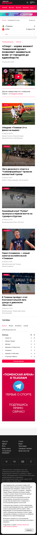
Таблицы (6, 320)
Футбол (18, 7)
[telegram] (6, 462)
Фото (3, 446)
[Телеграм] (18, 394)
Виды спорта (6, 448)
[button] (2, 34)
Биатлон (26, 7)
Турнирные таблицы (25, 448)
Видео (20, 443)
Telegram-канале (17, 94)
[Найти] (27, 2)
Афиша (4, 443)
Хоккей (4, 7)
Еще (31, 7)
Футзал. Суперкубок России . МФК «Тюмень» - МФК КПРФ (18, 27)
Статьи (20, 441)
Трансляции (22, 446)
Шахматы (6, 146)
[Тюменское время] (18, 14)
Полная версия (18, 361)
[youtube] (22, 462)
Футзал (11, 7)
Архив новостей (23, 451)
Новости (5, 441)
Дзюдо (6, 274)
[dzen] (31, 462)
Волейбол (7, 230)
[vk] (14, 462)
